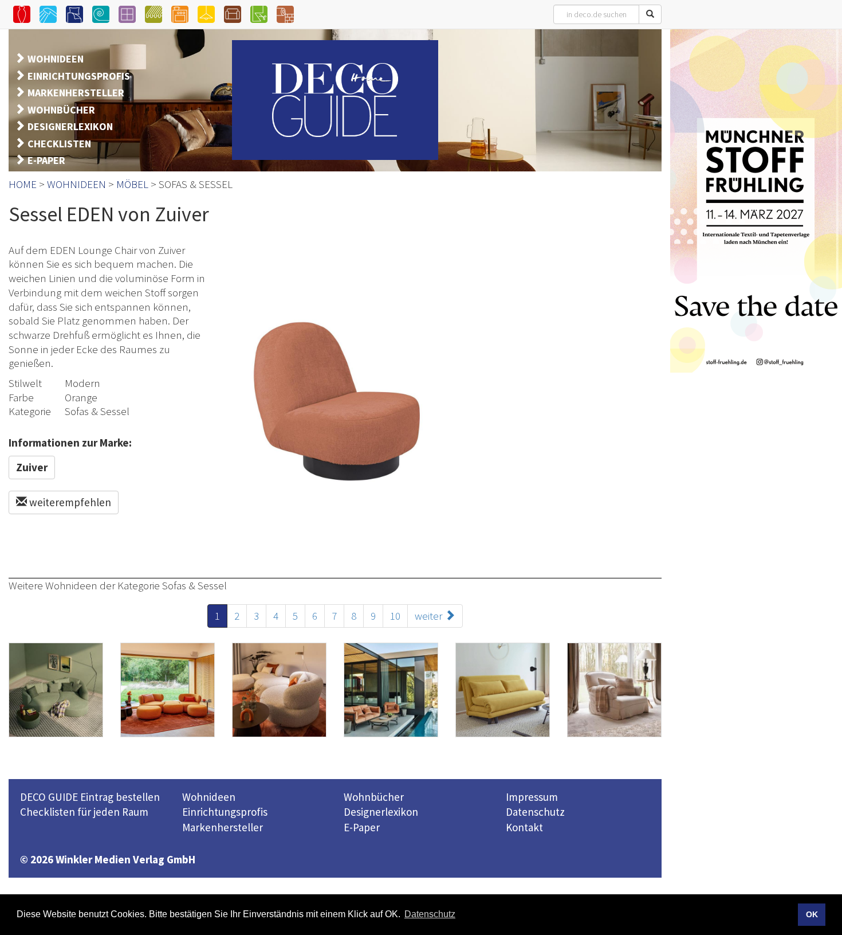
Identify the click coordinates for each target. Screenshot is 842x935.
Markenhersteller (222, 827)
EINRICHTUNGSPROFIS (78, 76)
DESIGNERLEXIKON (70, 126)
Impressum (532, 797)
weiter (429, 616)
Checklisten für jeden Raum (84, 812)
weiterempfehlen (69, 502)
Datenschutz (535, 812)
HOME (23, 184)
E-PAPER (46, 160)
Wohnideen (208, 797)
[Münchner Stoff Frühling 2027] (756, 201)
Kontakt (524, 827)
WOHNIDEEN (55, 58)
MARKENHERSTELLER (75, 92)
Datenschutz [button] (429, 914)
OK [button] (812, 914)
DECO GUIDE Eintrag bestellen (90, 797)
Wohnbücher (374, 797)
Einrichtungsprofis (224, 812)
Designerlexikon (381, 812)
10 (395, 616)
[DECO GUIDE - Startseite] (335, 100)
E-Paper (362, 827)
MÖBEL (132, 184)
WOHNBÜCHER (61, 109)
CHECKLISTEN (59, 143)
